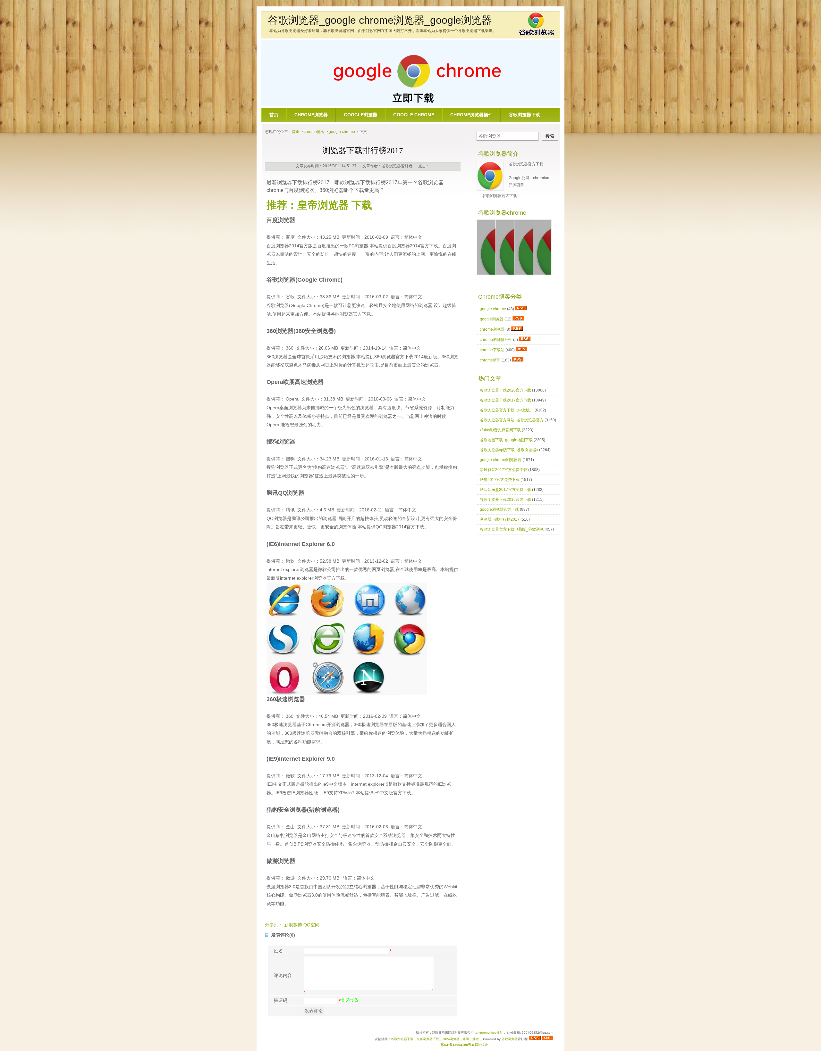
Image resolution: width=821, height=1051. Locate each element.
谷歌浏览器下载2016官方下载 (505, 499)
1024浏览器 (451, 1039)
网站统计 (481, 1045)
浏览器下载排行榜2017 (500, 519)
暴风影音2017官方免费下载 (503, 470)
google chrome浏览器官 (500, 460)
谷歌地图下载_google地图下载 (506, 440)
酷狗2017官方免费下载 (500, 479)
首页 (273, 114)
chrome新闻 (490, 360)
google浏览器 (360, 114)
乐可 (466, 1039)
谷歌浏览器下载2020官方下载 (505, 390)
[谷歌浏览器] (536, 34)
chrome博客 (314, 131)
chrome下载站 (492, 350)
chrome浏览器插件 (471, 114)
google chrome (413, 114)
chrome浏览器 (311, 114)
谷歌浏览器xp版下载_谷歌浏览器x (509, 450)
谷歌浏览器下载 (524, 114)
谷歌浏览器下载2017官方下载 (505, 400)
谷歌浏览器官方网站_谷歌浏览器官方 (512, 420)
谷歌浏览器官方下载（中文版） (507, 410)
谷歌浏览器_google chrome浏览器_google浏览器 (380, 20)
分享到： (274, 924)
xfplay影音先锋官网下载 (500, 430)
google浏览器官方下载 (499, 509)
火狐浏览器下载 (428, 1039)
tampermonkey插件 (489, 1032)
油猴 (475, 1039)
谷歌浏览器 (510, 1039)
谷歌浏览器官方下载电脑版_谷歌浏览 (512, 529)
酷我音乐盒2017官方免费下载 (505, 489)
